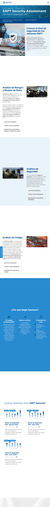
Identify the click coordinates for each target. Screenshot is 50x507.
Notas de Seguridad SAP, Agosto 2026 (12, 423)
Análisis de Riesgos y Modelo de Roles (13, 20)
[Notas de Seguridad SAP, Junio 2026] (13, 439)
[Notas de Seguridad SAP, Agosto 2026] (13, 409)
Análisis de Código (7, 21)
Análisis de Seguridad (31, 20)
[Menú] (48, 2)
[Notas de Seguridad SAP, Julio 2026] (36, 409)
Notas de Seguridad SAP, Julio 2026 (35, 423)
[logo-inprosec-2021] (8, 2)
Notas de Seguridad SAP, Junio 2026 (12, 453)
